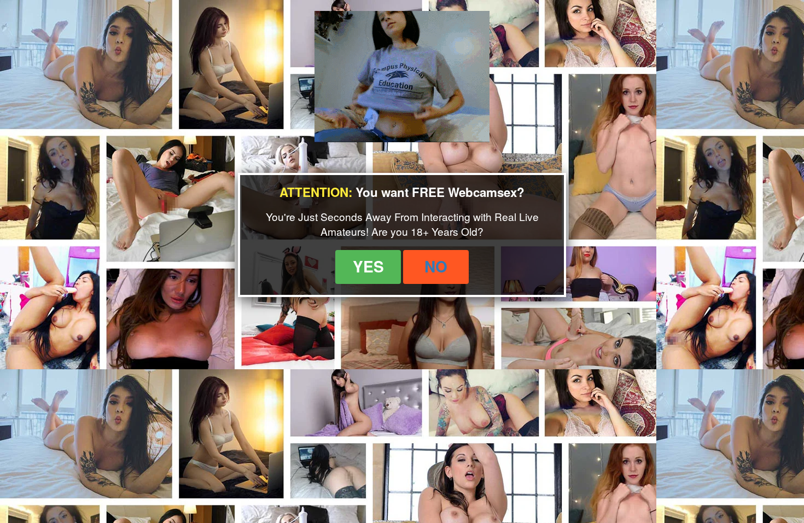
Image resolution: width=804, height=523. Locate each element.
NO (435, 266)
